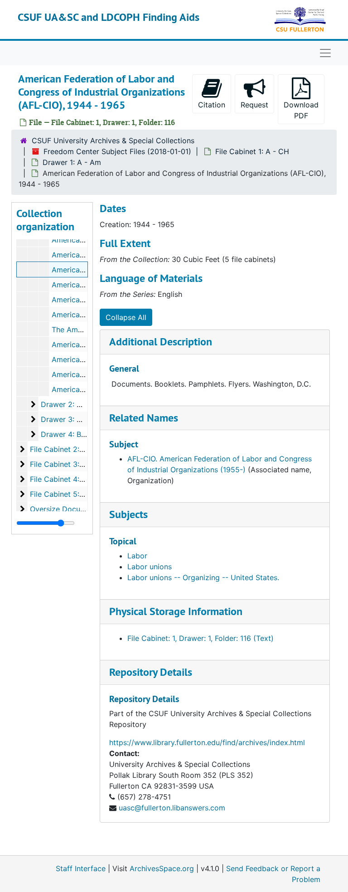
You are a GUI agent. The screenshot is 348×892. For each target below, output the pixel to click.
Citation (211, 104)
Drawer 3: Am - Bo (73, 419)
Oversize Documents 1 (68, 509)
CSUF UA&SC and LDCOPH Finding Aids (108, 17)
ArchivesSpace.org (162, 868)
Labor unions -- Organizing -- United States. (203, 577)
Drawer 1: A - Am (72, 162)
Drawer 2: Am (64, 404)
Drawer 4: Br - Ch (71, 434)
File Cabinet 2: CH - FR (69, 449)
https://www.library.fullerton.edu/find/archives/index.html (207, 742)
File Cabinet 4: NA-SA (67, 479)
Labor (137, 555)
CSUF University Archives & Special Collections (113, 140)
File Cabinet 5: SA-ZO (67, 494)
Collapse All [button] (126, 317)
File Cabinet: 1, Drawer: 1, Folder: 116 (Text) (200, 638)
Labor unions (149, 566)
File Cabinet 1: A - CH (252, 151)
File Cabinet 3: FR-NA (67, 464)
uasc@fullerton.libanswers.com (172, 807)
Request (254, 104)
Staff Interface (81, 868)
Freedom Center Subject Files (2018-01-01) (117, 151)
